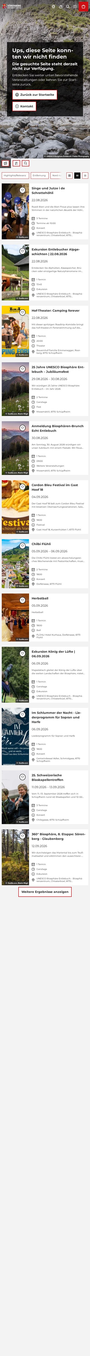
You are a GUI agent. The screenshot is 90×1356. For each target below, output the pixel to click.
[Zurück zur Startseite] (11, 6)
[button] (16, 163)
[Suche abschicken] (25, 163)
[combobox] (25, 163)
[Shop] (83, 6)
